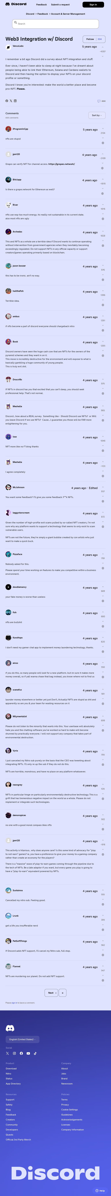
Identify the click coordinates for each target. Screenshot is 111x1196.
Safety (9, 1105)
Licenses (65, 1125)
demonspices (19, 815)
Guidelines (67, 1115)
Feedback (41, 4)
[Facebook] (6, 101)
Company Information (72, 1130)
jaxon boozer (19, 266)
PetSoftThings (20, 941)
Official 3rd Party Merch (18, 1140)
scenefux (17, 690)
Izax (15, 437)
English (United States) (21, 1039)
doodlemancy (19, 587)
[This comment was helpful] (103, 128)
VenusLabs (18, 46)
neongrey (17, 785)
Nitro (8, 1074)
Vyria (15, 751)
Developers (12, 1130)
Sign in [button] (93, 4)
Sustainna (18, 890)
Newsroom (67, 1084)
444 (103, 101)
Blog (8, 1110)
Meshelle (17, 406)
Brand (64, 1078)
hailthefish (18, 291)
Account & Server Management (68, 14)
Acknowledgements (71, 1120)
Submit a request (60, 4)
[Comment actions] (103, 142)
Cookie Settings (69, 1110)
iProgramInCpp (20, 129)
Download (11, 1068)
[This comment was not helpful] (103, 137)
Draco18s (17, 380)
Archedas (17, 232)
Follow (90, 39)
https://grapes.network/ (61, 164)
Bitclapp (17, 180)
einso (15, 663)
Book (15, 342)
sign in (14, 1003)
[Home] (15, 5)
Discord (30, 14)
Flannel (16, 966)
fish (14, 612)
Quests (9, 1135)
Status (9, 1078)
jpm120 (16, 154)
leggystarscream (21, 513)
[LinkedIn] (15, 101)
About (64, 1068)
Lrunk (15, 916)
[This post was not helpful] (103, 56)
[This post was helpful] (103, 47)
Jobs (63, 1074)
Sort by (96, 115)
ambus (16, 316)
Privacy (65, 1105)
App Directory (13, 1084)
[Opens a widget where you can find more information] (100, 1191)
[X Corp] (11, 101)
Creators (10, 1120)
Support (10, 1099)
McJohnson (18, 487)
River (15, 205)
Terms (64, 1099)
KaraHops (18, 638)
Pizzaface (17, 554)
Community (12, 1125)
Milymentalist (20, 716)
